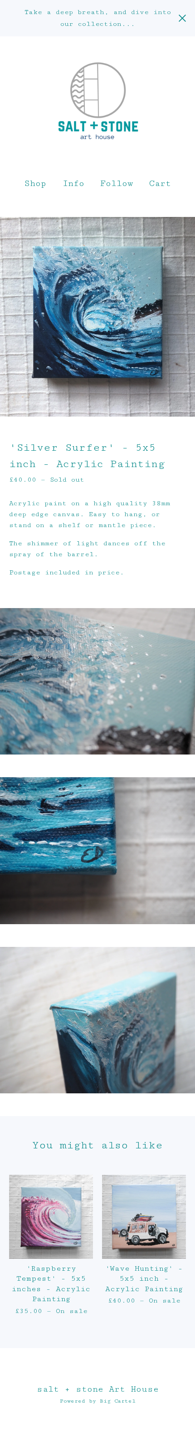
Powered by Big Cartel (98, 1401)
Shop (35, 183)
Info (73, 183)
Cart (160, 182)
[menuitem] (35, 183)
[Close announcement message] (182, 18)
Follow (116, 183)
